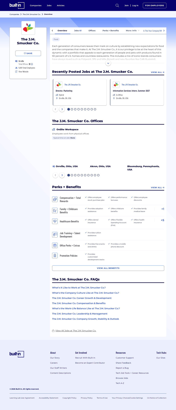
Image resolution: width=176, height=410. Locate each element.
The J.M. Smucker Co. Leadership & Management (79, 313)
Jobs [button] (77, 30)
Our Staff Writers (58, 368)
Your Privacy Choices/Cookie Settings (127, 398)
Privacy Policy (87, 398)
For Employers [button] (154, 5)
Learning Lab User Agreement (22, 398)
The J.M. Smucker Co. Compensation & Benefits (78, 303)
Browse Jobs (122, 378)
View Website (23, 71)
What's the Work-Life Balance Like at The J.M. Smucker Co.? (86, 308)
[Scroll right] (163, 30)
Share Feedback (123, 363)
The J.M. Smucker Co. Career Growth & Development (82, 298)
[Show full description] (108, 63)
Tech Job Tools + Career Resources (132, 373)
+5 (162, 220)
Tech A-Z (120, 383)
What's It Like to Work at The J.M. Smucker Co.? (79, 287)
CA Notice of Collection (156, 398)
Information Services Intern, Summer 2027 (131, 90)
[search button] (117, 5)
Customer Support (125, 358)
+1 (162, 209)
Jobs (49, 5)
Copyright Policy (69, 398)
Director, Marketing (64, 90)
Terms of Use (102, 398)
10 (98, 175)
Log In (135, 5)
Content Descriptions (60, 373)
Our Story (55, 358)
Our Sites (160, 358)
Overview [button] (62, 30)
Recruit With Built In (85, 358)
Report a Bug (122, 368)
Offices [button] (92, 30)
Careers (53, 363)
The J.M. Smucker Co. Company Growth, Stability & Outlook (85, 319)
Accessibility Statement (48, 398)
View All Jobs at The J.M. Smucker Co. (75, 330)
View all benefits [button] (108, 268)
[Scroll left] (52, 30)
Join (127, 5)
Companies (35, 5)
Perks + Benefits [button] (111, 30)
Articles (60, 5)
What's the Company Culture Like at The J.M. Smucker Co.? (85, 293)
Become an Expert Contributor (90, 363)
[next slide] (62, 109)
